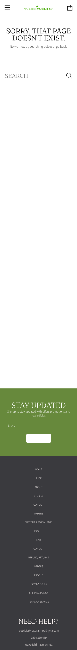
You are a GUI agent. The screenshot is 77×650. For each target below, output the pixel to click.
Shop (39, 478)
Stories (38, 496)
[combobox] (38, 75)
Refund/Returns (38, 557)
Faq (38, 540)
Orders (38, 514)
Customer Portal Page (38, 522)
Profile (38, 531)
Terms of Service (38, 602)
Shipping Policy (38, 593)
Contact (38, 505)
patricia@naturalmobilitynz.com (38, 631)
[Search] (69, 75)
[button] (7, 7)
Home (38, 469)
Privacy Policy (38, 584)
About (39, 487)
